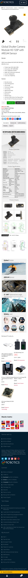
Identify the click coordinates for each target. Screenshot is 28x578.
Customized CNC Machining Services (11, 512)
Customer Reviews (7, 559)
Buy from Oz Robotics (10, 477)
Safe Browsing (6, 554)
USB (2, 114)
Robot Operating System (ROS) (10, 517)
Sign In (4, 537)
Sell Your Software (7, 441)
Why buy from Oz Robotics (9, 494)
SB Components (21, 360)
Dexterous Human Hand (8, 524)
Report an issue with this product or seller (11, 116)
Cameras (15, 7)
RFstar (6, 384)
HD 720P (9, 112)
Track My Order (6, 539)
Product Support (6, 497)
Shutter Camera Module (16, 112)
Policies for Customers (8, 547)
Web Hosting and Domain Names (10, 552)
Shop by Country (7, 492)
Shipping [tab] (5, 125)
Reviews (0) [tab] (13, 123)
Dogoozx (5, 112)
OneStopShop (8, 361)
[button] (25, 15)
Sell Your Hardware (7, 438)
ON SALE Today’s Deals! (8, 484)
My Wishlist (5, 544)
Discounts (5, 489)
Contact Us (5, 474)
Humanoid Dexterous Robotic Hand (11, 522)
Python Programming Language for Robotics (13, 514)
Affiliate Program (7, 446)
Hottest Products (9, 7)
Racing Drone (6, 505)
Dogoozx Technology (9, 108)
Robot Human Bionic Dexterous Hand (11, 519)
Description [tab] (6, 123)
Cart (18, 575)
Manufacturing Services (8, 444)
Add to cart (10, 102)
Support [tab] (11, 125)
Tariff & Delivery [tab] (21, 123)
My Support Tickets (7, 542)
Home (4, 7)
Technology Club (7, 487)
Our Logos (5, 557)
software (23, 112)
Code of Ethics (6, 549)
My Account (7, 576)
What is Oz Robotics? (8, 472)
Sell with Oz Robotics (10, 482)
